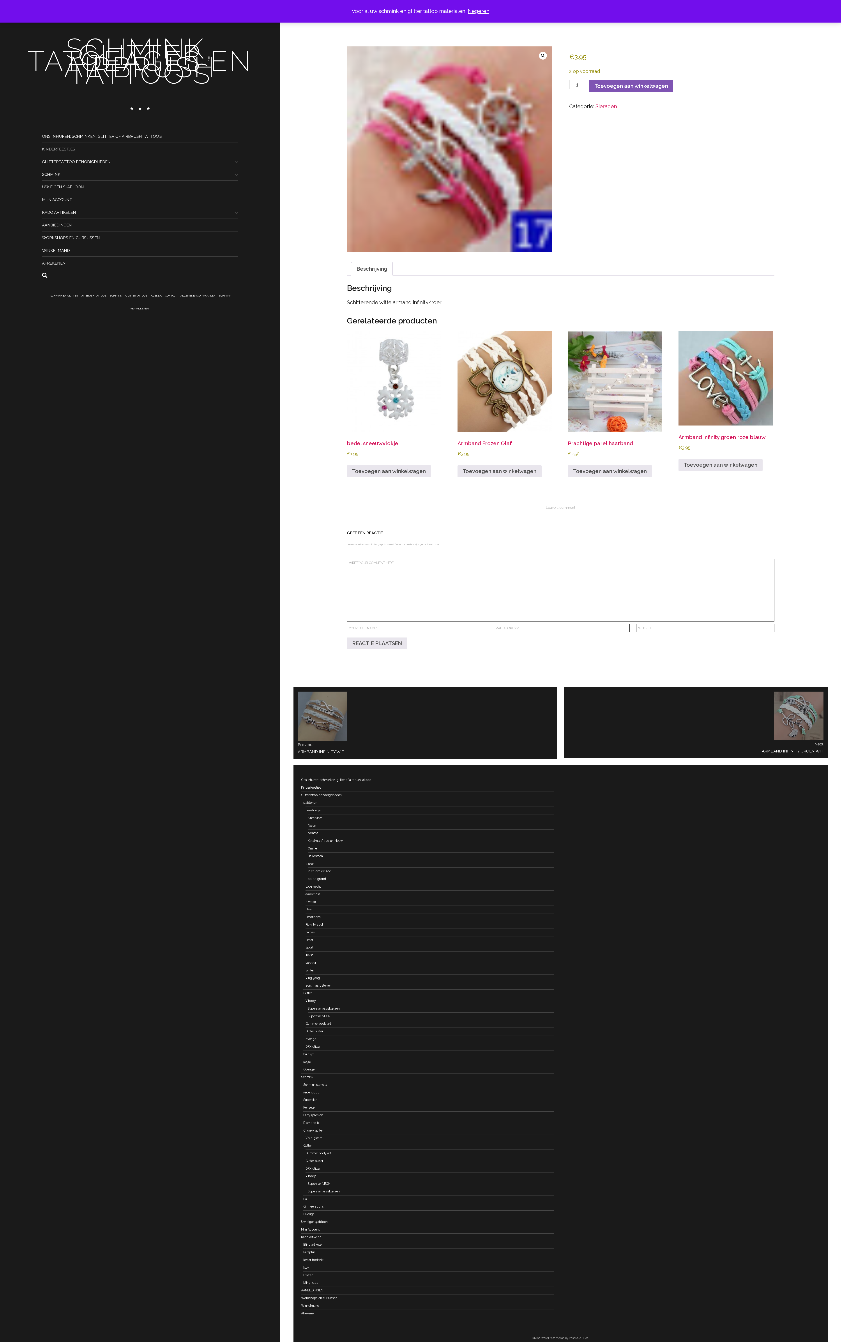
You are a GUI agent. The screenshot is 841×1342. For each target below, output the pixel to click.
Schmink (51, 174)
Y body (311, 1001)
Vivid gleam (314, 1138)
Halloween (315, 856)
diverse (311, 902)
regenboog (311, 1092)
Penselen (309, 1107)
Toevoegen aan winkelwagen (631, 86)
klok (306, 1267)
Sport (309, 947)
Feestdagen (314, 810)
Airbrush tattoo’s (93, 295)
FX (305, 1199)
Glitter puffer (314, 1031)
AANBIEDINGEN (57, 225)
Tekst (309, 955)
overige (311, 1039)
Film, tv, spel (314, 924)
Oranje (312, 848)
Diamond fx (311, 1123)
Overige (308, 1069)
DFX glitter (313, 1046)
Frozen (308, 1275)
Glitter (307, 993)
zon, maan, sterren (319, 985)
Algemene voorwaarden (198, 295)
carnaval (313, 833)
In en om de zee (319, 871)
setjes (307, 1061)
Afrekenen (54, 263)
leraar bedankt (313, 1260)
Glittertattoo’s (136, 295)
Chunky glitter (313, 1130)
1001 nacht (313, 886)
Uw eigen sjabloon (63, 187)
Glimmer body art (318, 1023)
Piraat (309, 940)
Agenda (156, 295)
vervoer (311, 962)
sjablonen (310, 802)
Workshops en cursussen (71, 237)
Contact (171, 295)
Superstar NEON (319, 1016)
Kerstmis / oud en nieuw (325, 840)
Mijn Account (57, 199)
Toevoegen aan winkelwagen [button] (389, 471)
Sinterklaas (315, 818)
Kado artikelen (59, 212)
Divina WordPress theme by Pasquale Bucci (560, 1338)
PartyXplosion (313, 1115)
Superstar (310, 1100)
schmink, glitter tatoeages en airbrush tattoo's (140, 61)
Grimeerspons (313, 1206)
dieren (310, 863)
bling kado (310, 1282)
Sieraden (606, 106)
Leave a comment (560, 507)
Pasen (312, 825)
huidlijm (308, 1054)
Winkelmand (56, 250)
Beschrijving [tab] (372, 269)
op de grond (317, 879)
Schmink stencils (315, 1084)
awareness (313, 894)
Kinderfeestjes (58, 149)
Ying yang (313, 978)
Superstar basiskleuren (324, 1008)
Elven (309, 909)
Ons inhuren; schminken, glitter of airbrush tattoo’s (102, 136)
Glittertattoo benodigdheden (76, 161)
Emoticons (313, 917)
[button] (543, 56)
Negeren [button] (478, 11)
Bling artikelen (313, 1244)
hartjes (310, 932)
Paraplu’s (309, 1252)
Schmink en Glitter (64, 295)
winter (310, 970)
